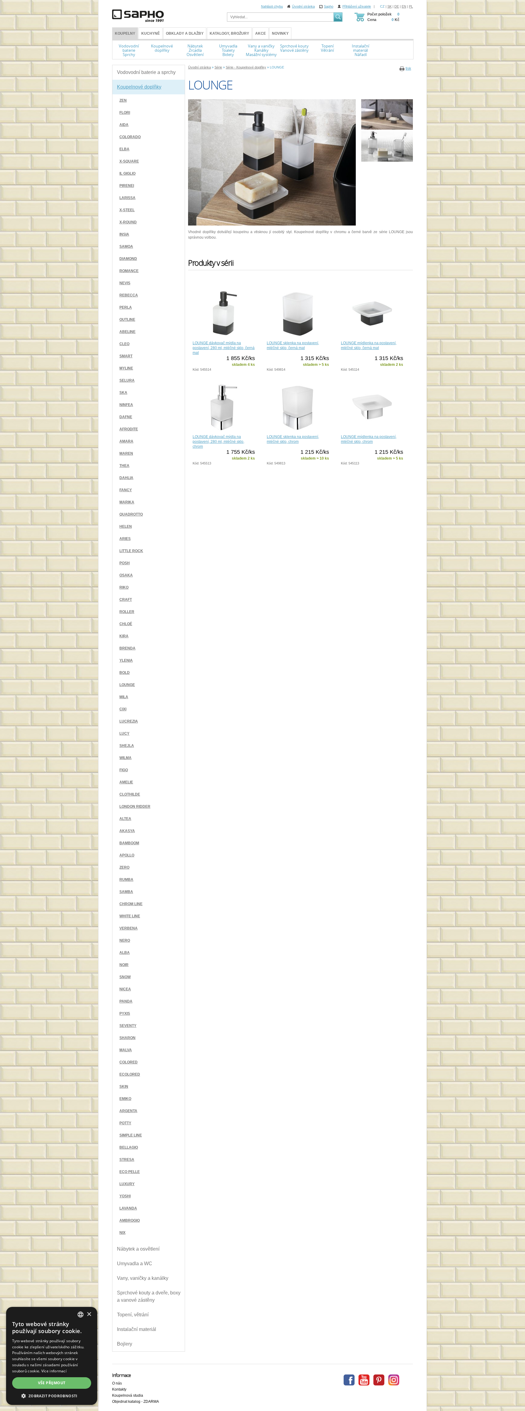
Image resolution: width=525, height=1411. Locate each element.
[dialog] (51, 1356)
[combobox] (80, 1314)
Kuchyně (150, 33)
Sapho (328, 6)
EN (404, 6)
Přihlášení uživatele (356, 6)
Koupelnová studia (127, 1395)
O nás (117, 1383)
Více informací (54, 1371)
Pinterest (378, 1379)
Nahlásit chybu (272, 6)
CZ (382, 6)
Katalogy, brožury (229, 33)
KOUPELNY (125, 33)
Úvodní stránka (303, 6)
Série (218, 67)
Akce (260, 33)
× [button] (89, 1314)
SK (389, 6)
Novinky (280, 33)
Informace (121, 1375)
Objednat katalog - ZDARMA (135, 1401)
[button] (51, 1396)
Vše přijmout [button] (52, 1382)
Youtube (364, 1379)
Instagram (393, 1379)
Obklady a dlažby (185, 33)
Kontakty (119, 1389)
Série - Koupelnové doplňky (246, 67)
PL (411, 6)
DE (396, 6)
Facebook (349, 1379)
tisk (408, 68)
